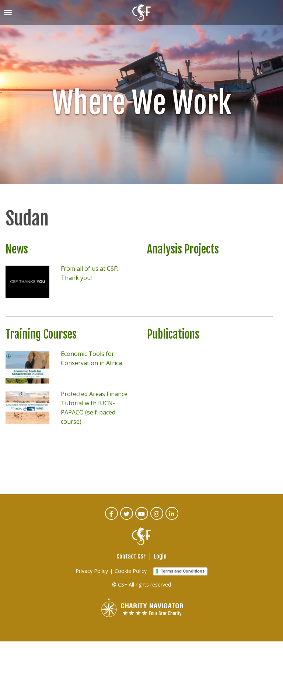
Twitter (127, 518)
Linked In (172, 518)
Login (160, 556)
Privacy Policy (92, 570)
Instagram (157, 518)
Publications (173, 334)
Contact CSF (131, 556)
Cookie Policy (131, 570)
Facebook (112, 518)
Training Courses (41, 334)
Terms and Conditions (183, 571)
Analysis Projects (183, 249)
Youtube (142, 518)
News (17, 249)
